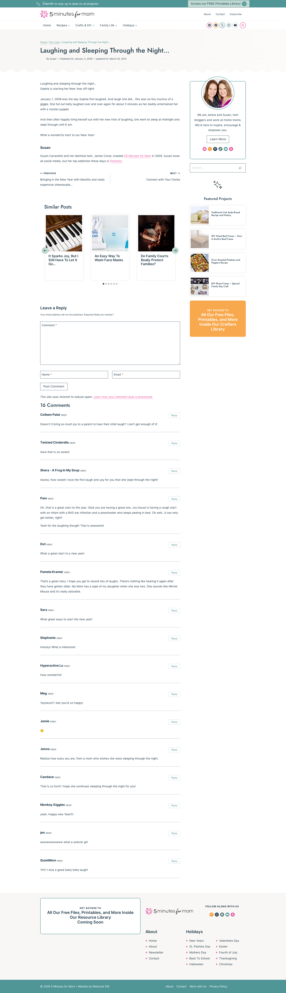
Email (118, 374)
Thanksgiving (228, 958)
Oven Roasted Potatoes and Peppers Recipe (225, 261)
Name (47, 374)
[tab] (103, 284)
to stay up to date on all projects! (70, 3)
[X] (222, 25)
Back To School (199, 958)
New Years (196, 940)
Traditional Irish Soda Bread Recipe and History (225, 214)
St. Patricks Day (199, 946)
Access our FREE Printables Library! (216, 3)
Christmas (226, 964)
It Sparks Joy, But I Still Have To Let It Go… (63, 260)
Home (47, 25)
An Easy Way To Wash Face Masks (109, 258)
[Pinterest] (209, 25)
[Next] (175, 250)
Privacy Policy (218, 986)
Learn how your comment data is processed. (123, 397)
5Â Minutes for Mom (137, 156)
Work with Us (198, 986)
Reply (174, 415)
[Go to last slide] (45, 250)
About (207, 14)
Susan (53, 58)
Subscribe (236, 14)
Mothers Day (197, 952)
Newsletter (156, 952)
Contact (220, 14)
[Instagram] (229, 25)
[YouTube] (235, 25)
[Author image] (42, 58)
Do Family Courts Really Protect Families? (154, 260)
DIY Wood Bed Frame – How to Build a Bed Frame (226, 237)
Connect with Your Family (163, 176)
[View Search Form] (243, 25)
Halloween (196, 964)
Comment (49, 325)
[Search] (240, 167)
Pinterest (116, 161)
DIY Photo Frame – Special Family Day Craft (225, 285)
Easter (223, 946)
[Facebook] (216, 25)
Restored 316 (101, 986)
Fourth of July (228, 952)
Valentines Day (229, 940)
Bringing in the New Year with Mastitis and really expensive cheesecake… (72, 179)
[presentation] (64, 233)
